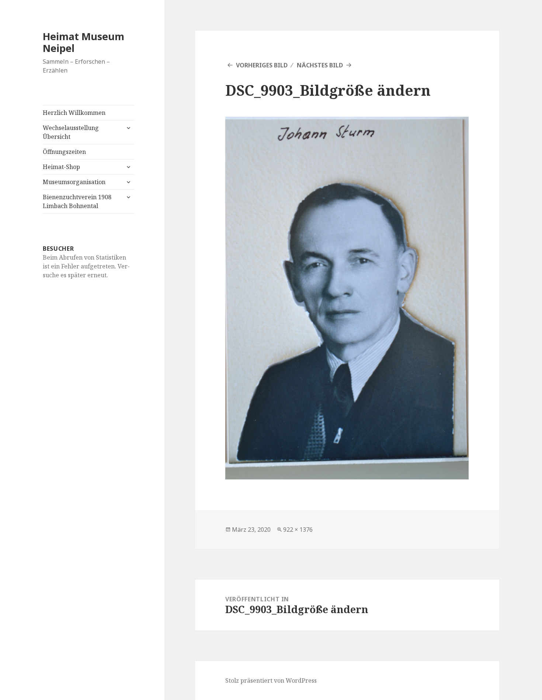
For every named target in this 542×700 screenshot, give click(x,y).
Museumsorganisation (74, 182)
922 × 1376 (298, 529)
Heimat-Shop (61, 167)
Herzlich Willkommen (74, 113)
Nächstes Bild (320, 65)
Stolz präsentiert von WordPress (271, 680)
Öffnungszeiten (64, 152)
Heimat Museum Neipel (83, 42)
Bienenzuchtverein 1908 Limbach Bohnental (77, 201)
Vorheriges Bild (262, 65)
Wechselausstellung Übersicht (71, 132)
